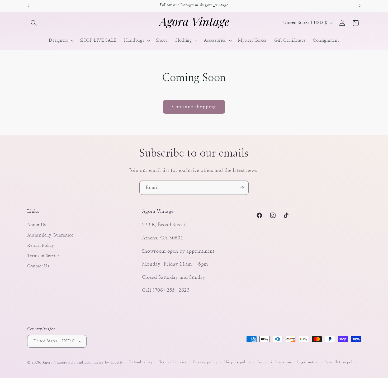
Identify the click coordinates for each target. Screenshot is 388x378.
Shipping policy (237, 362)
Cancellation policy (341, 362)
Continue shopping (194, 107)
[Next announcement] (360, 6)
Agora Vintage (54, 362)
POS (71, 362)
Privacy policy (205, 362)
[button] (34, 23)
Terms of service (173, 362)
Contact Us (38, 266)
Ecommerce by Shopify (103, 362)
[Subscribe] (241, 188)
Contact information (274, 362)
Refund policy (141, 362)
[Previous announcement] (28, 6)
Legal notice (307, 362)
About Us (36, 225)
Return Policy (40, 245)
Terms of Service (43, 256)
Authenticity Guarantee (50, 235)
